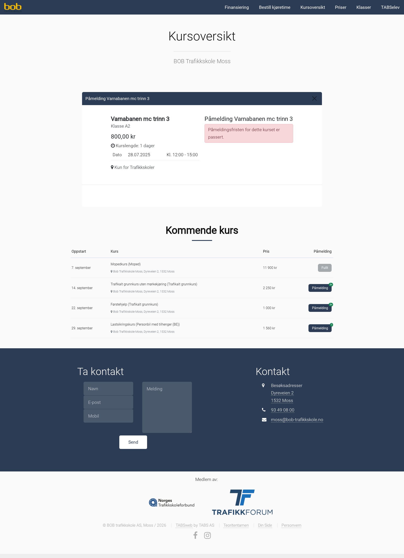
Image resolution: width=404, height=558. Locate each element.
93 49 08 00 (282, 409)
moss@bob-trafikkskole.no (297, 419)
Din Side (265, 525)
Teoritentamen (236, 525)
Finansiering (237, 7)
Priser (340, 7)
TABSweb (184, 525)
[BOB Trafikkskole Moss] (12, 7)
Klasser (363, 7)
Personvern (291, 525)
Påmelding (322, 287)
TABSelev (390, 7)
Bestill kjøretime (274, 7)
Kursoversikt (312, 7)
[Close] (314, 98)
